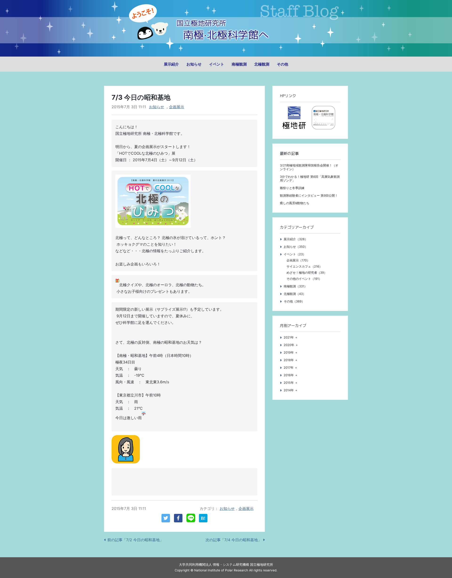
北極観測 (261, 64)
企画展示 (176, 106)
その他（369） (294, 301)
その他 (282, 64)
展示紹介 (171, 64)
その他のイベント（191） (304, 279)
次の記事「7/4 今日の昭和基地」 (234, 539)
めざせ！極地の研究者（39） (307, 272)
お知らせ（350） (296, 246)
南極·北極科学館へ (226, 35)
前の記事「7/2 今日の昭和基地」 (135, 539)
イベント (216, 64)
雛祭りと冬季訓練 (292, 188)
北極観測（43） (295, 294)
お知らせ (194, 64)
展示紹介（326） (296, 239)
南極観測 (239, 64)
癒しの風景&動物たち (294, 203)
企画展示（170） (298, 260)
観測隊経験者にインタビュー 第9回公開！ (309, 195)
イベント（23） (295, 254)
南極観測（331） (295, 286)
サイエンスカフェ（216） (304, 266)
